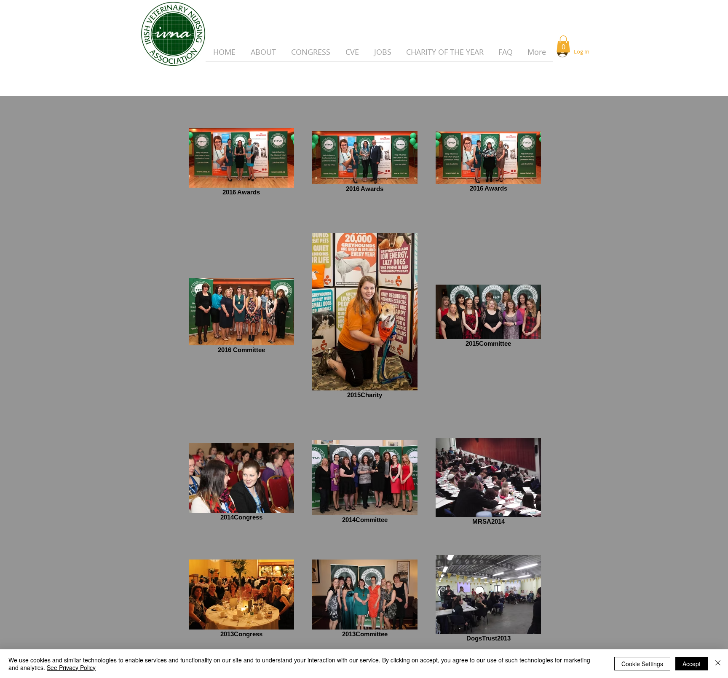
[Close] (718, 663)
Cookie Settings (642, 663)
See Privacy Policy (71, 667)
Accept (691, 663)
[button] (563, 44)
